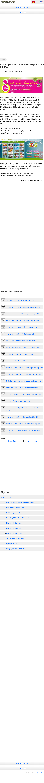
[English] (41, 2)
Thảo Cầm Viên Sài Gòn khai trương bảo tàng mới (23, 381)
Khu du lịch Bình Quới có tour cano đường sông (23, 307)
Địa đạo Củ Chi (11, 543)
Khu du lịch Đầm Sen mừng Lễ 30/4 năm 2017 (22, 347)
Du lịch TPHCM (5, 497)
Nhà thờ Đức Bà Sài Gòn (15, 507)
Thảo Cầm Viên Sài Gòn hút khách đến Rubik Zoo (23, 387)
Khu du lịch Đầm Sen (13, 523)
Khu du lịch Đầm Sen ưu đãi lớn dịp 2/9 (20, 334)
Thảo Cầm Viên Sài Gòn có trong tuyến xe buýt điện (24, 367)
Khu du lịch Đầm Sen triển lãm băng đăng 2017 (22, 417)
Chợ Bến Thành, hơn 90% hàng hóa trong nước (22, 314)
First (10, 441)
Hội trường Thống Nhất (14, 513)
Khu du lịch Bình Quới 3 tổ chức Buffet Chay (22, 327)
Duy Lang (39, 773)
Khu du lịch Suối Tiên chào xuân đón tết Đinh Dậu (23, 374)
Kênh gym (22, 12)
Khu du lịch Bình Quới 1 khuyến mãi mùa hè (21, 340)
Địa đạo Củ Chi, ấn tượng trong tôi (18, 401)
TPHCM (3, 60)
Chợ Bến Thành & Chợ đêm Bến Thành (20, 502)
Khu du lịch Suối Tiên (13, 528)
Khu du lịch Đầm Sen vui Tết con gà (19, 361)
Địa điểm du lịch (22, 7)
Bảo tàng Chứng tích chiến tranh (17, 518)
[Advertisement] (22, 36)
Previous (16, 441)
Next (36, 441)
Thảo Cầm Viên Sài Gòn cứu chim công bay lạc (23, 423)
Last (40, 441)
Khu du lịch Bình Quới (14, 533)
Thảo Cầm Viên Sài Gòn (15, 538)
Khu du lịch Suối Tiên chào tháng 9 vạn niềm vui (23, 320)
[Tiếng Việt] (33, 2)
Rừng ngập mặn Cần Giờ (15, 548)
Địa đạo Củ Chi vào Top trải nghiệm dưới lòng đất (23, 394)
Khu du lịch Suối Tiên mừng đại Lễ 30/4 (20, 354)
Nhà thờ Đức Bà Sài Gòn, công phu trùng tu (21, 300)
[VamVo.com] (11, 3)
